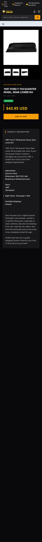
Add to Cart (21, 116)
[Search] (37, 17)
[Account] (34, 11)
